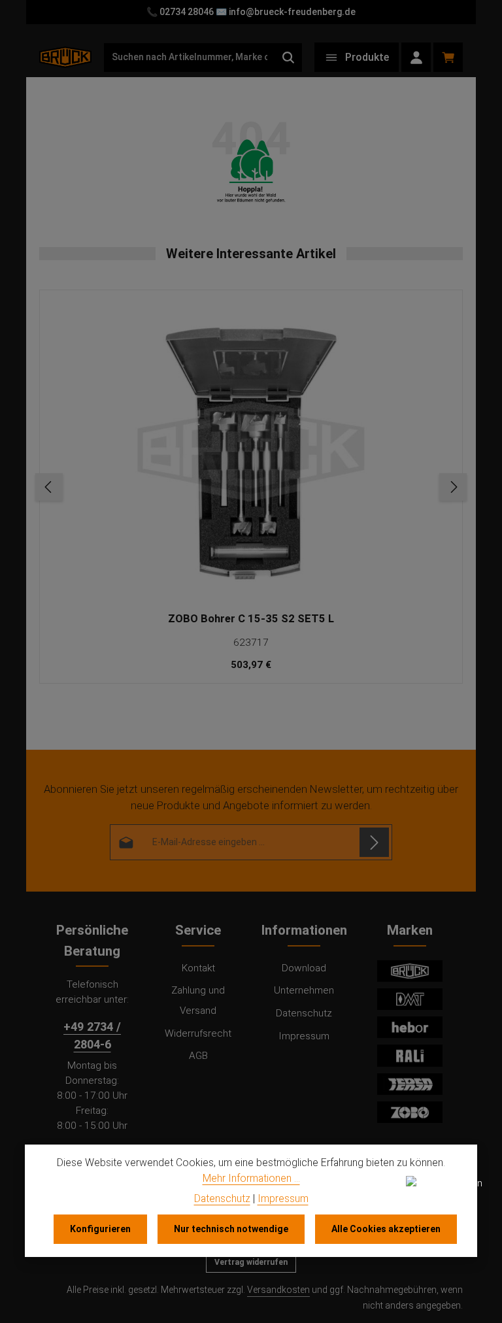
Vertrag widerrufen (251, 1262)
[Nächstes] (453, 487)
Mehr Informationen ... (251, 1178)
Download (304, 968)
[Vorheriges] (49, 487)
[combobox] (189, 57)
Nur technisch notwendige (231, 1229)
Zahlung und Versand (198, 1000)
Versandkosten (278, 1289)
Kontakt (198, 968)
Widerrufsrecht (198, 1033)
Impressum (303, 1036)
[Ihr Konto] (416, 57)
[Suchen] (289, 57)
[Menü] (356, 57)
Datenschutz (304, 1013)
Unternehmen (304, 990)
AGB (198, 1056)
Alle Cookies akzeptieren (386, 1229)
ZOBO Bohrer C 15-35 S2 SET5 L (251, 618)
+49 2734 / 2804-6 (92, 1035)
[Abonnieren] (374, 842)
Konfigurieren (100, 1229)
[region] (251, 487)
